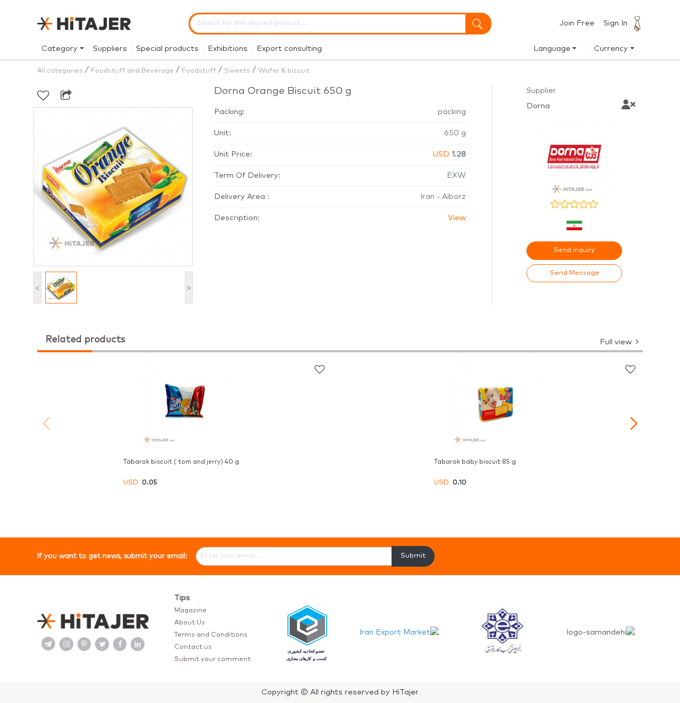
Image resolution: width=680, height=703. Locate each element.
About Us (189, 622)
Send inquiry (574, 250)
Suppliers (110, 49)
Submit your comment (212, 659)
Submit (413, 555)
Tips (182, 598)
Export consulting (289, 49)
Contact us (193, 647)
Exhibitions (228, 49)
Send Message (574, 273)
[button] (634, 423)
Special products (167, 49)
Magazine (190, 610)
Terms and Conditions (211, 634)
